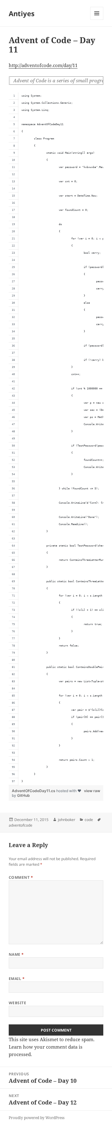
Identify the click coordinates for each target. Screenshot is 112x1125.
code (89, 819)
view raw (92, 790)
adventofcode (20, 825)
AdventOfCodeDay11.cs (34, 790)
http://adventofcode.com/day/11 (43, 65)
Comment (21, 877)
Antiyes (22, 13)
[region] (56, 439)
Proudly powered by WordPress (36, 1117)
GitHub (23, 795)
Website (17, 1002)
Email (17, 978)
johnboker (66, 819)
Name (16, 954)
